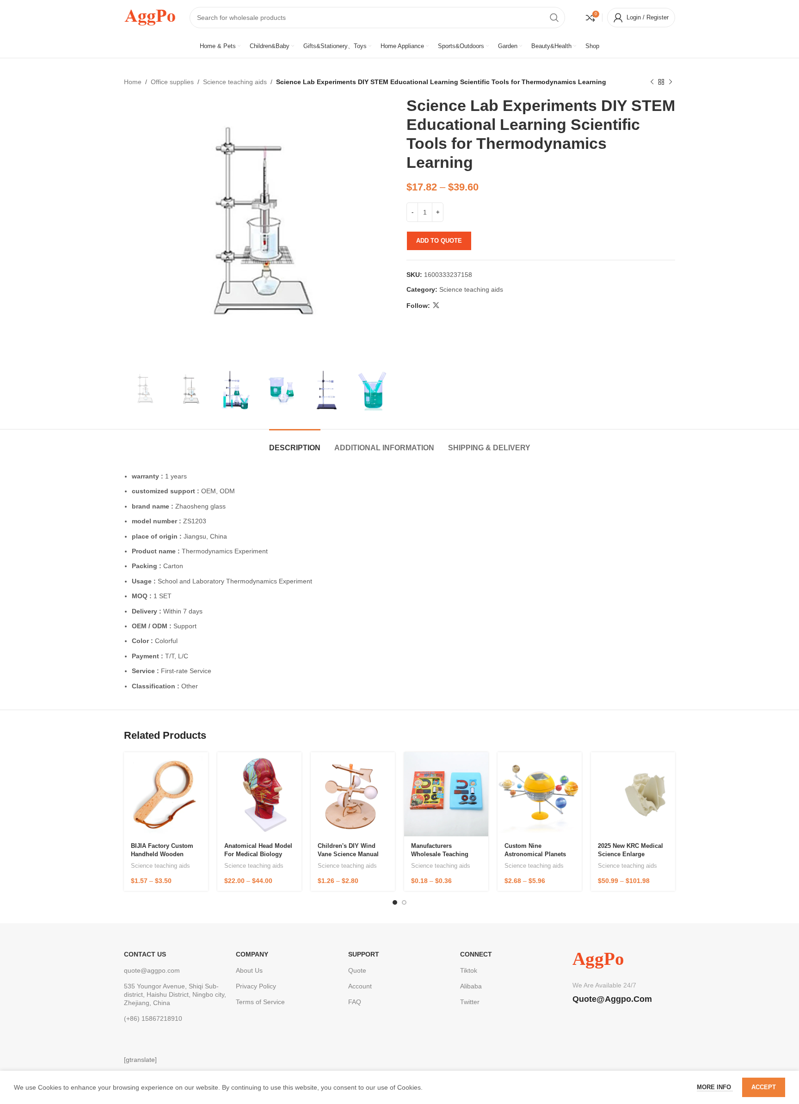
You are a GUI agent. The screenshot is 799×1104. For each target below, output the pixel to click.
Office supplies (172, 82)
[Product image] (166, 794)
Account (360, 986)
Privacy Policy (256, 986)
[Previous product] (652, 81)
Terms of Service (260, 1002)
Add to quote (439, 240)
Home (132, 82)
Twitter (469, 1002)
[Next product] (670, 81)
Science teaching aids (235, 82)
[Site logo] (150, 16)
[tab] (294, 443)
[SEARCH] (554, 17)
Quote (357, 970)
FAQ (354, 1002)
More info (715, 1087)
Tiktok (468, 970)
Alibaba (471, 986)
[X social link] (436, 305)
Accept (763, 1087)
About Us (249, 970)
